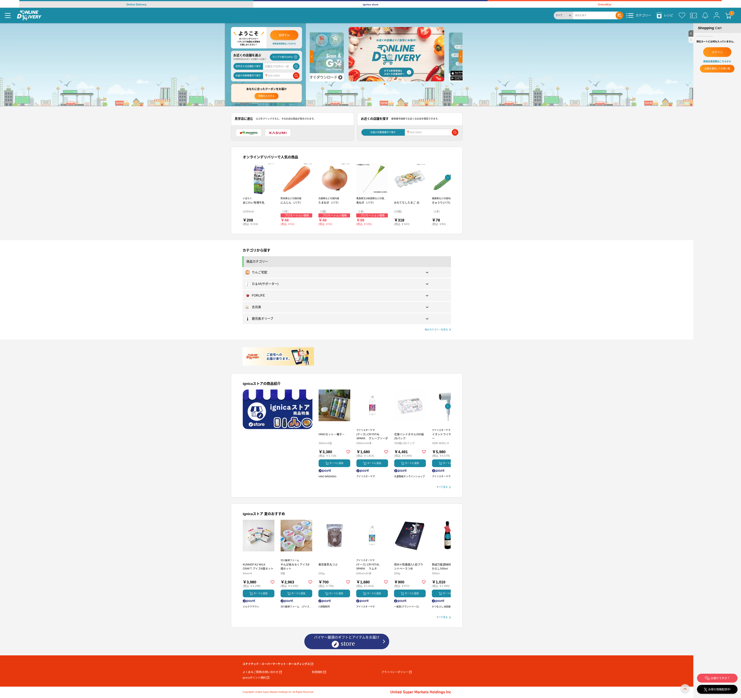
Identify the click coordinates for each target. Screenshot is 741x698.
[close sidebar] (691, 40)
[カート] (728, 15)
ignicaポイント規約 (254, 677)
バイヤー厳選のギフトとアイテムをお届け (346, 640)
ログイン (284, 35)
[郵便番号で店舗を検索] (296, 75)
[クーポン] (693, 15)
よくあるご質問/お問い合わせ (260, 671)
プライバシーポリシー (394, 671)
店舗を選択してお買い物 (717, 68)
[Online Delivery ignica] (29, 15)
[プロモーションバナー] (277, 409)
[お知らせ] (705, 15)
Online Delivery (136, 4)
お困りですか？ (720, 678)
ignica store (370, 4)
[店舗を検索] (296, 66)
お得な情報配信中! (719, 689)
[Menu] (7, 15)
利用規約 (317, 671)
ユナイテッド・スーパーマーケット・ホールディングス (276, 663)
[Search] (619, 15)
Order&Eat (604, 4)
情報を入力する (266, 96)
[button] (312, 56)
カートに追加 (336, 463)
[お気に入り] (681, 15)
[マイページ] (716, 15)
